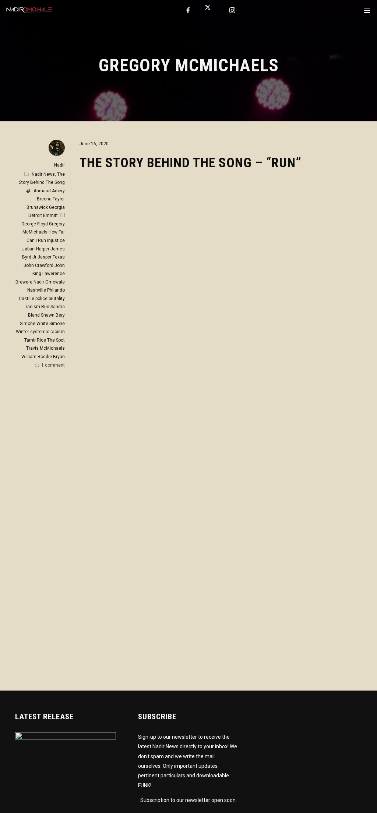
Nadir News (43, 174)
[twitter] (210, 10)
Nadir (59, 165)
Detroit (35, 215)
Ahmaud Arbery (49, 190)
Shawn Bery (53, 315)
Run (45, 306)
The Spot (56, 340)
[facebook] (188, 10)
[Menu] (367, 10)
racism (33, 306)
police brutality (50, 298)
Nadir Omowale (49, 282)
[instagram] (233, 10)
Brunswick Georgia (46, 207)
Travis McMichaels (45, 348)
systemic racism (47, 331)
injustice (56, 240)
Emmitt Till (54, 215)
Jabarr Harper (35, 249)
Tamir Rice (35, 340)
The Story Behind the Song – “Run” (191, 163)
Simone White (34, 323)
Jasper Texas (51, 257)
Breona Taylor (51, 199)
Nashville (36, 290)
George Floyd (34, 224)
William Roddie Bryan (43, 356)
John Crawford (38, 265)
